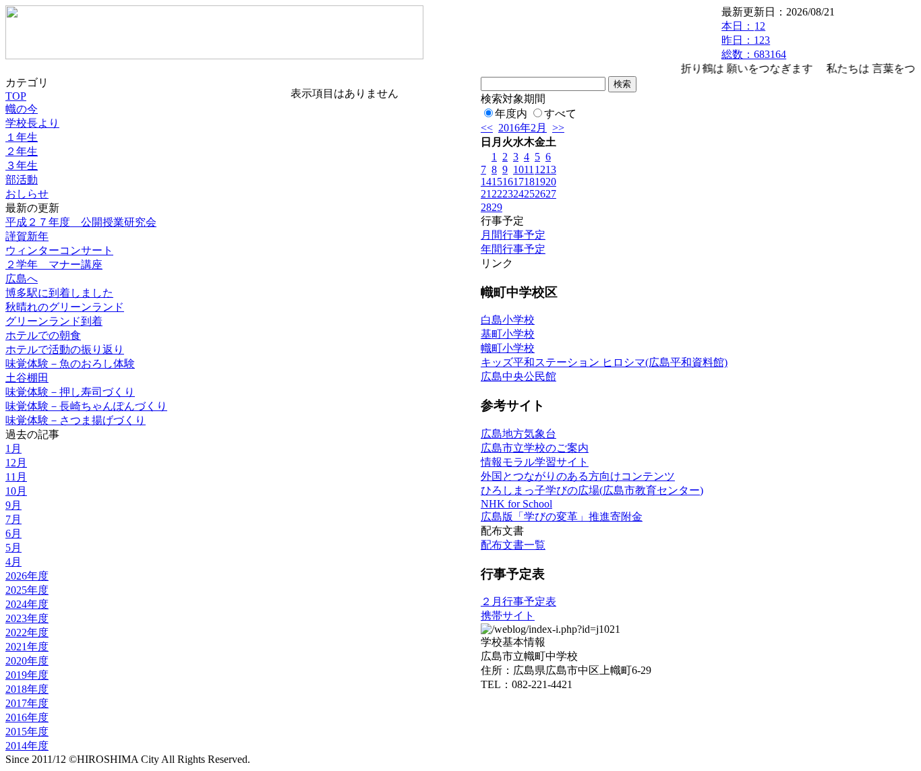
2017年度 (27, 703)
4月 (13, 561)
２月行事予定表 (518, 601)
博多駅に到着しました (59, 293)
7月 (13, 519)
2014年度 (27, 745)
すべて (560, 113)
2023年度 (27, 618)
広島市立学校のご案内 (535, 448)
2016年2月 (522, 127)
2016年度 (27, 717)
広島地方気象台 (518, 433)
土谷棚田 (27, 377)
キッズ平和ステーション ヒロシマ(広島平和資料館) (604, 362)
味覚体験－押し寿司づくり (70, 392)
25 (529, 193)
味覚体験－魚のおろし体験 (70, 363)
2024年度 (27, 604)
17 (518, 181)
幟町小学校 (508, 348)
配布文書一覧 (513, 545)
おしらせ (27, 193)
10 (518, 169)
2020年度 (27, 661)
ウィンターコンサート (59, 250)
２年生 (21, 151)
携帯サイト (508, 615)
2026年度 (27, 576)
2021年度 (27, 646)
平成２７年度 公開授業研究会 (80, 222)
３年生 (21, 165)
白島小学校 (508, 320)
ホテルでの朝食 (43, 335)
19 (540, 181)
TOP (15, 96)
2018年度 (27, 689)
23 (507, 193)
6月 (13, 533)
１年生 (21, 137)
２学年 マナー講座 (53, 264)
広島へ (21, 278)
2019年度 (27, 675)
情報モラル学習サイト (535, 462)
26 (540, 193)
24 (518, 193)
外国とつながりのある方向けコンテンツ (578, 476)
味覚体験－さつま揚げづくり (75, 420)
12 (540, 169)
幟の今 (21, 109)
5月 (13, 547)
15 (497, 181)
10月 (16, 491)
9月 (13, 505)
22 (497, 193)
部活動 (21, 179)
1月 (13, 448)
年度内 (511, 113)
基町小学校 (508, 334)
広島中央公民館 (518, 376)
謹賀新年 (27, 236)
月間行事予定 (513, 235)
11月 (16, 477)
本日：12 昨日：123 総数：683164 (753, 40)
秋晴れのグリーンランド (64, 307)
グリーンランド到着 (53, 321)
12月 (16, 462)
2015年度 (27, 731)
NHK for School (516, 504)
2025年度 (27, 590)
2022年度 (27, 632)
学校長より (32, 123)
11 (529, 169)
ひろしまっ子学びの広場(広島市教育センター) (592, 490)
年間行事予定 (513, 249)
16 (507, 181)
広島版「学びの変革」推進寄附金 (562, 516)
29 (497, 207)
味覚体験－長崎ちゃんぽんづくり (86, 406)
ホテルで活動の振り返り (64, 349)
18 (529, 181)
